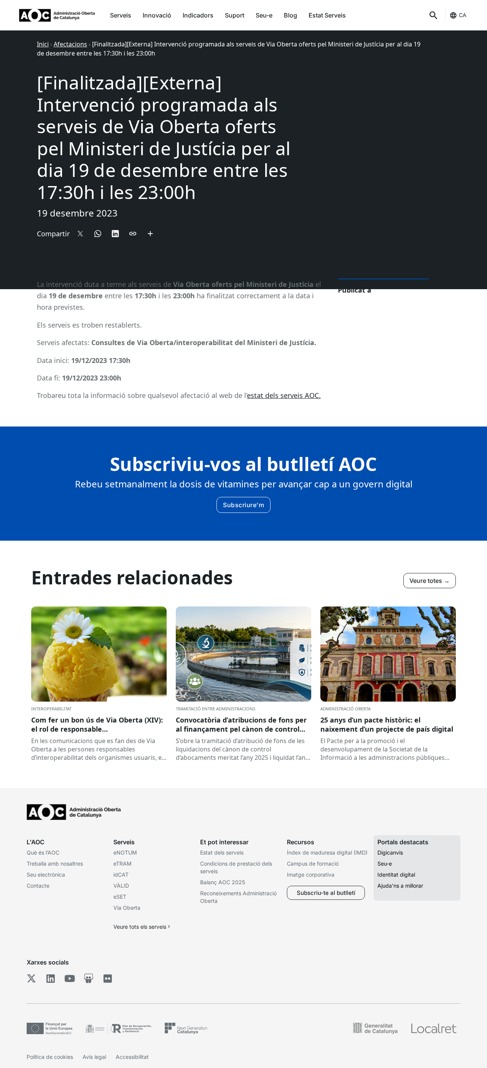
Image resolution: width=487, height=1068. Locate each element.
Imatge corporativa (310, 874)
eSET (119, 896)
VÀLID (121, 885)
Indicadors (198, 15)
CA (462, 15)
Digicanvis (390, 852)
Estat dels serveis (222, 852)
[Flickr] (107, 978)
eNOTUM (125, 852)
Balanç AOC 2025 (222, 882)
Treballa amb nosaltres (55, 863)
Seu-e (264, 15)
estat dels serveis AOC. (284, 395)
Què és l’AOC (43, 852)
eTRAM (122, 863)
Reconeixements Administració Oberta (238, 897)
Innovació (157, 15)
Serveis (120, 15)
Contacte (38, 885)
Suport (234, 15)
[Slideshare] (88, 978)
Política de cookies (50, 1057)
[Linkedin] (50, 978)
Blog (290, 15)
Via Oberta (126, 907)
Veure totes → (429, 580)
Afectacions (70, 44)
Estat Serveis (327, 15)
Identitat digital (396, 874)
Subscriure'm (243, 505)
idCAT (121, 874)
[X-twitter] (31, 978)
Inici (43, 44)
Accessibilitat (132, 1057)
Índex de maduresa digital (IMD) (327, 852)
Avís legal (94, 1057)
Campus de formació (313, 863)
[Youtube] (69, 978)
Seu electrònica (46, 874)
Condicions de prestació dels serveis (236, 867)
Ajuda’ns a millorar (400, 885)
